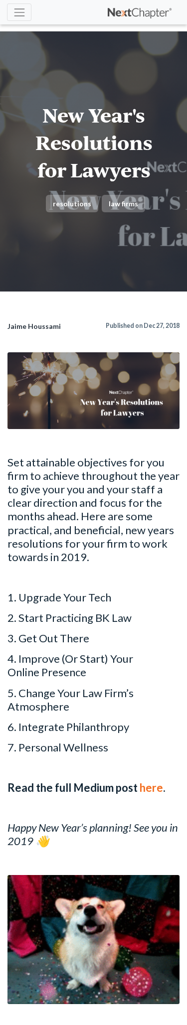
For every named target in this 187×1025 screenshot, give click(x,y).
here (151, 787)
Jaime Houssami (34, 326)
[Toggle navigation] (19, 12)
